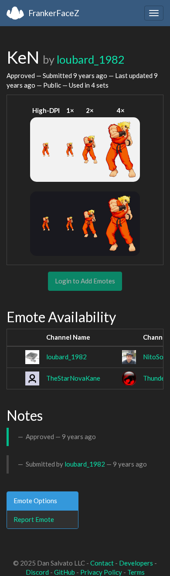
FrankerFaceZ (53, 13)
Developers (136, 563)
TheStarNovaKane (73, 378)
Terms (136, 572)
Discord (37, 572)
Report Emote (34, 519)
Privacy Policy (101, 572)
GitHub (64, 572)
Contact (102, 563)
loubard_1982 (91, 59)
